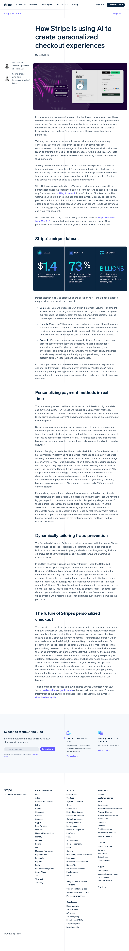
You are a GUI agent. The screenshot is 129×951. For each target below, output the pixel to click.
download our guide (45, 697)
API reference (73, 909)
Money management (76, 829)
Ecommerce (72, 808)
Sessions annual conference (110, 808)
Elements (39, 829)
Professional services (76, 868)
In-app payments (74, 822)
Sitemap (101, 825)
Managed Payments (44, 851)
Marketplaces (72, 826)
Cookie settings (105, 829)
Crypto (38, 822)
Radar (37, 865)
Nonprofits (71, 865)
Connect (39, 819)
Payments (39, 858)
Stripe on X (118, 13)
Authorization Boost (44, 801)
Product (16, 13)
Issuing (38, 844)
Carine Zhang (18, 73)
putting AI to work (66, 193)
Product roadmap (105, 846)
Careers (101, 850)
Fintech (70, 847)
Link (37, 847)
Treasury (39, 882)
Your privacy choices (107, 832)
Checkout (39, 812)
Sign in (99, 4)
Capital (38, 808)
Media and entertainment (78, 861)
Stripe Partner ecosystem (78, 892)
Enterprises (72, 794)
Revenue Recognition (44, 868)
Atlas (37, 798)
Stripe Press (103, 857)
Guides (101, 794)
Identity (38, 836)
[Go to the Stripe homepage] (7, 790)
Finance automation (75, 815)
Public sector (72, 872)
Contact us (103, 750)
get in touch (66, 690)
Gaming (70, 851)
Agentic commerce (75, 801)
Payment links (41, 854)
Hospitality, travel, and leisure (79, 854)
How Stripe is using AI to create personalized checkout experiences (73, 37)
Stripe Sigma (40, 872)
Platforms (71, 833)
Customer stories (105, 798)
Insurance (71, 858)
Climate (38, 815)
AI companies (72, 840)
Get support (103, 870)
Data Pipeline (41, 826)
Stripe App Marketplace (77, 888)
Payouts (38, 861)
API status (71, 913)
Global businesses (75, 819)
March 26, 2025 (42, 55)
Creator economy (74, 844)
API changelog (73, 916)
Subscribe (46, 749)
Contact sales (115, 4)
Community (103, 805)
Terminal (39, 879)
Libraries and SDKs (75, 920)
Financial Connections (44, 833)
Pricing (75, 4)
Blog (6, 13)
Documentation (73, 906)
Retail (69, 875)
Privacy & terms (105, 812)
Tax (37, 875)
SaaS (69, 836)
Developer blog (73, 927)
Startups (70, 798)
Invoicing (39, 840)
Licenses (102, 822)
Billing (37, 805)
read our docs (49, 690)
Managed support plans (108, 874)
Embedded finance (75, 812)
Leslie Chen (17, 62)
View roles (71, 756)
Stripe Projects (73, 923)
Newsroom (102, 853)
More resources (105, 836)
